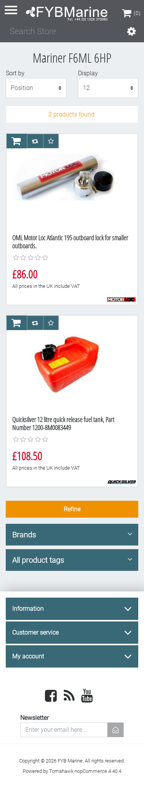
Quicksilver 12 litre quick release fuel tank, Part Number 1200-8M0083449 (63, 423)
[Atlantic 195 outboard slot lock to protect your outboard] (69, 181)
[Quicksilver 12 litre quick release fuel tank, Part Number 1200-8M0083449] (69, 363)
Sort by (15, 73)
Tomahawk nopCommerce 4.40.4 (85, 771)
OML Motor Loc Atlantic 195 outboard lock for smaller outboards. (70, 242)
